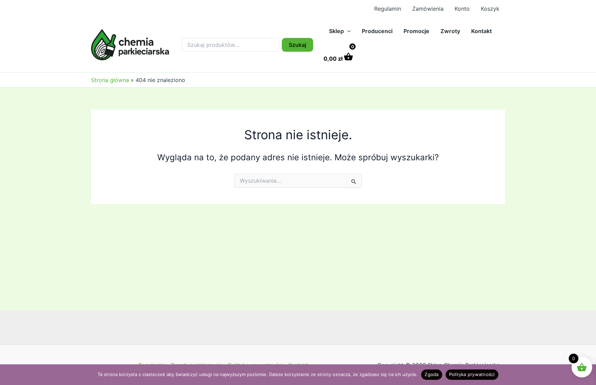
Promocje (416, 31)
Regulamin (387, 8)
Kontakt (481, 31)
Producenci (377, 31)
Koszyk (490, 8)
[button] (347, 31)
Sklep (336, 31)
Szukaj (297, 44)
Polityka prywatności (472, 374)
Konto (462, 8)
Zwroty (450, 31)
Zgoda (431, 374)
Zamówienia (428, 8)
